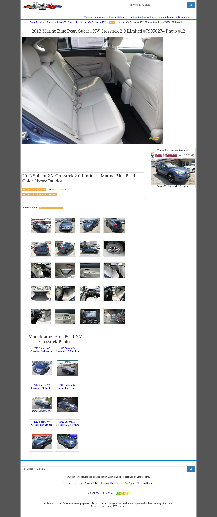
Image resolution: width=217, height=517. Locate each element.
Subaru (50, 22)
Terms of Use (107, 483)
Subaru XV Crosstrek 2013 (93, 22)
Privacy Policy (91, 483)
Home (24, 22)
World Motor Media (105, 493)
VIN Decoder (183, 17)
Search (119, 483)
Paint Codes (134, 17)
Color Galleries (118, 17)
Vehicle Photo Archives (96, 17)
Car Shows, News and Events (139, 483)
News (146, 17)
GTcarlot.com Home (72, 483)
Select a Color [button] (56, 189)
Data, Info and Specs (162, 17)
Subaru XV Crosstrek (67, 22)
